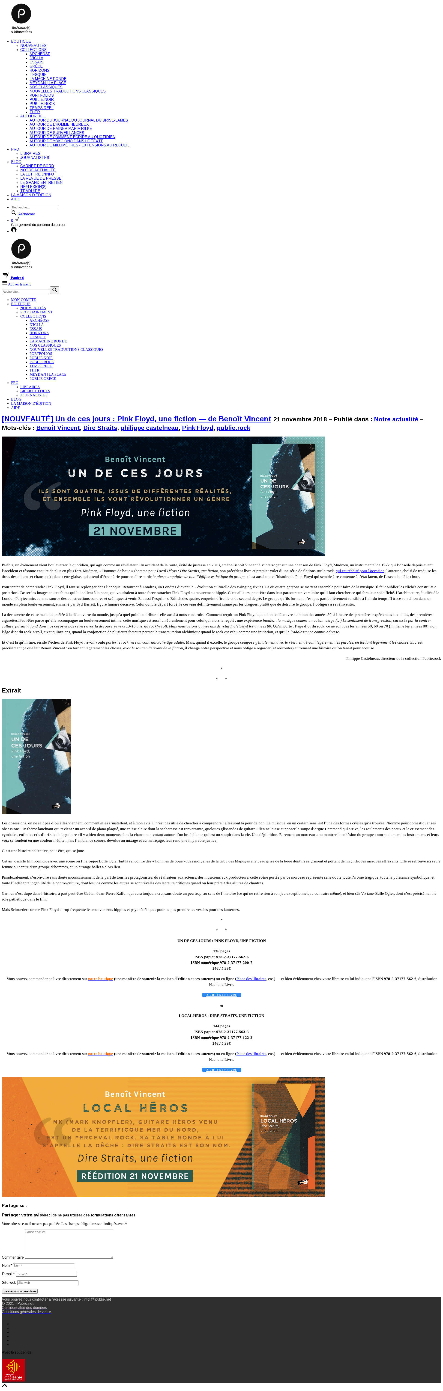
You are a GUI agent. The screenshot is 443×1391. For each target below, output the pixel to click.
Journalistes (34, 158)
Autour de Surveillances (57, 133)
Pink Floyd (197, 427)
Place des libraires (251, 979)
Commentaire (13, 1257)
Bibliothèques (35, 391)
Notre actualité (38, 170)
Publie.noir (42, 99)
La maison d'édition (31, 195)
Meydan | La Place (48, 83)
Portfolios (42, 95)
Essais (36, 62)
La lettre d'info (37, 174)
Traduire (30, 191)
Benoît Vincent (58, 427)
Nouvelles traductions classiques (68, 91)
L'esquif (38, 75)
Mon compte (23, 300)
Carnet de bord (37, 166)
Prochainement (36, 312)
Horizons (39, 70)
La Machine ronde (48, 79)
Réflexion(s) (33, 187)
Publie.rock (42, 104)
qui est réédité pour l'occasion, (361, 571)
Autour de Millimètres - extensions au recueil (79, 145)
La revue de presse (40, 178)
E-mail (8, 1274)
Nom (7, 1265)
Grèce (36, 66)
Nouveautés (33, 46)
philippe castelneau (150, 427)
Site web (9, 1282)
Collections (33, 50)
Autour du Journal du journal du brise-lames (79, 120)
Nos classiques (46, 87)
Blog (16, 162)
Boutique (21, 41)
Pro (15, 149)
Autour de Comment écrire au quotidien (72, 137)
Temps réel (42, 108)
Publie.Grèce (43, 378)
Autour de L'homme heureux (59, 124)
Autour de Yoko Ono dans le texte (66, 141)
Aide (15, 199)
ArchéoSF (40, 54)
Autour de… (33, 116)
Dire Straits (100, 427)
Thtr (35, 112)
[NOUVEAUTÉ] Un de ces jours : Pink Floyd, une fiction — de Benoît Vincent (136, 419)
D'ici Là (36, 58)
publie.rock (233, 427)
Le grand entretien (41, 182)
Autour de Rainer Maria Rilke (61, 129)
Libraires (30, 153)
